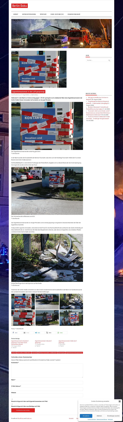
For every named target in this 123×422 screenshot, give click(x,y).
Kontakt (15, 14)
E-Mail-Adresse (16, 386)
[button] (119, 401)
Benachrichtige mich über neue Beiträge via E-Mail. (25, 406)
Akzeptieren (86, 416)
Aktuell (14, 352)
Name (13, 379)
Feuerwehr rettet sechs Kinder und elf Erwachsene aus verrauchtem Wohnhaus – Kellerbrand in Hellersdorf (98, 113)
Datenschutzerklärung (102, 419)
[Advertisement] (98, 77)
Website (13, 392)
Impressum (110, 419)
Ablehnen (99, 416)
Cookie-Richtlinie (92, 419)
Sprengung (61, 352)
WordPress (20, 418)
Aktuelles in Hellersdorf (24, 352)
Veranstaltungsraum (74, 14)
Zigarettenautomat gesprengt (74, 352)
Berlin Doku (19, 5)
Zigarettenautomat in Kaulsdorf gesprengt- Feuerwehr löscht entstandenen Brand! (19, 342)
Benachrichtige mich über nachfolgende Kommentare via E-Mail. (29, 401)
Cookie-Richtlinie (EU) (57, 14)
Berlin (14, 53)
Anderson (28, 418)
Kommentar (15, 362)
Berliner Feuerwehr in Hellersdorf (48, 352)
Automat (34, 352)
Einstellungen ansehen (113, 416)
